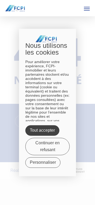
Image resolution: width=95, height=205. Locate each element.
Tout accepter (42, 130)
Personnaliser (43, 162)
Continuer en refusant (47, 146)
